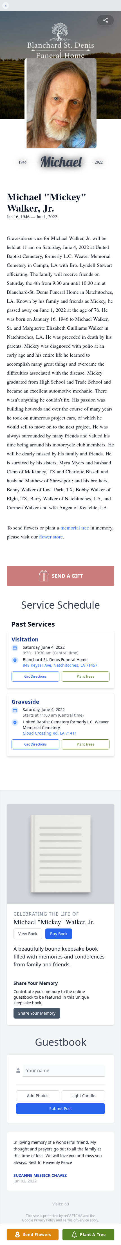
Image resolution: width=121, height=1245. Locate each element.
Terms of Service (76, 1220)
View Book (27, 933)
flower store (51, 536)
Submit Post (60, 1108)
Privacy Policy (44, 1220)
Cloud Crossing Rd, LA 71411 (50, 733)
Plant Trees (85, 676)
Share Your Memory (36, 1013)
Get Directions (35, 676)
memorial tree (74, 527)
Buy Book (58, 933)
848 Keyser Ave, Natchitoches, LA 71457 (60, 665)
